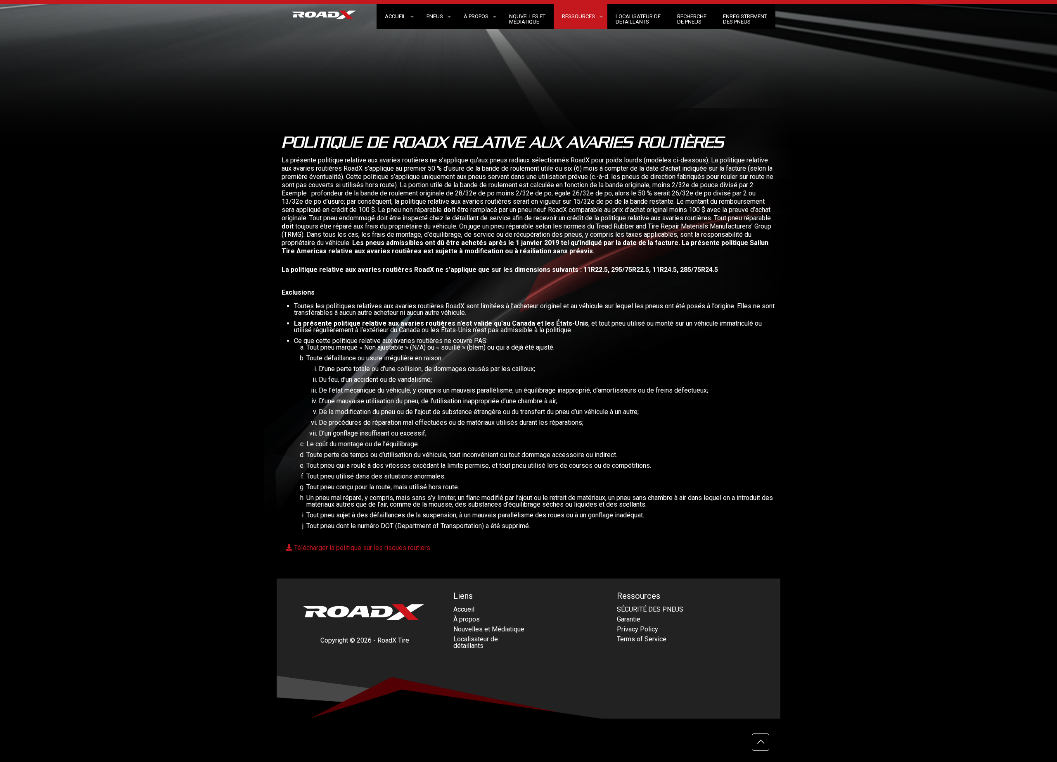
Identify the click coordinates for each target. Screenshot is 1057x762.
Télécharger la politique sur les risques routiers (361, 548)
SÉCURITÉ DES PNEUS (650, 609)
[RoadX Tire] (329, 17)
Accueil (463, 609)
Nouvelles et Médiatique (488, 629)
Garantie (628, 619)
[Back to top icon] (760, 742)
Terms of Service (641, 639)
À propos (466, 619)
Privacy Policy (637, 629)
